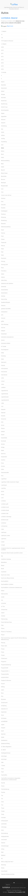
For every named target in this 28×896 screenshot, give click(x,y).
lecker (2, 491)
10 (1, 34)
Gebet (2, 274)
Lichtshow (3, 523)
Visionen (3, 842)
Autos (7, 22)
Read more (10, 26)
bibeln (2, 166)
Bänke (2, 151)
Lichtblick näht (4, 513)
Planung (3, 642)
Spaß (2, 730)
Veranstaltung (20, 21)
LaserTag (3, 488)
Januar (2, 381)
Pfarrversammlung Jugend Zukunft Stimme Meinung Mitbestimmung (14, 638)
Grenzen (3, 318)
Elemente (3, 223)
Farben (3, 239)
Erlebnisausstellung (5, 226)
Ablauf (2, 91)
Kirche (2, 425)
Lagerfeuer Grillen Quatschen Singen (10, 482)
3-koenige (3, 72)
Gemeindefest (4, 289)
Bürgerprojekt (4, 185)
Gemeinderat (4, 292)
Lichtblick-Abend (9, 18)
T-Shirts (3, 765)
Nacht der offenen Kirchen (7, 578)
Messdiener (4, 562)
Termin (2, 786)
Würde (2, 868)
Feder (2, 248)
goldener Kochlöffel (6, 308)
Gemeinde (3, 286)
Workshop (3, 864)
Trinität (2, 811)
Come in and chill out (6, 195)
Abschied (3, 97)
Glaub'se (3, 305)
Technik (3, 782)
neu (2, 600)
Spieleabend (17, 22)
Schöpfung (3, 705)
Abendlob (3, 85)
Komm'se (3, 453)
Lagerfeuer (3, 478)
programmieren (5, 677)
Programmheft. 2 (5, 671)
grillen (2, 321)
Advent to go (4, 107)
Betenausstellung (5, 160)
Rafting (3, 686)
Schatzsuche (4, 702)
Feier (2, 252)
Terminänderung (5, 789)
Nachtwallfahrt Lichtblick (7, 584)
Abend (2, 81)
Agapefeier (3, 116)
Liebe (2, 529)
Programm (3, 661)
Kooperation (4, 456)
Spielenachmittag (5, 743)
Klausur (3, 428)
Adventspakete (5, 110)
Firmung (3, 261)
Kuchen (3, 466)
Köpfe (2, 450)
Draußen (3, 207)
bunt (2, 189)
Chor (2, 192)
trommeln (3, 817)
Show (2, 715)
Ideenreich (3, 362)
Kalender (3, 412)
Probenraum (4, 658)
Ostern (2, 612)
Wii (2, 858)
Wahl (2, 852)
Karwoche (3, 419)
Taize (2, 768)
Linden (2, 541)
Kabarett (3, 409)
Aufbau (3, 135)
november (3, 603)
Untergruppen (4, 820)
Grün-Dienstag (4, 324)
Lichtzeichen (4, 526)
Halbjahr (3, 330)
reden (2, 690)
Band (2, 154)
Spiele (3, 22)
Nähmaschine (4, 593)
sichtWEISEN (4, 721)
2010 (2, 50)
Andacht (3, 122)
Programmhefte (5, 674)
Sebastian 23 (4, 708)
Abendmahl (4, 88)
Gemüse (3, 296)
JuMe (2, 403)
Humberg (3, 356)
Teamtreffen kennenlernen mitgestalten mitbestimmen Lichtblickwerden (10, 778)
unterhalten (4, 823)
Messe (2, 565)
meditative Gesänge (6, 559)
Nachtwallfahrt (4, 581)
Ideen (2, 359)
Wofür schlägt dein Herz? (7, 861)
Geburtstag (4, 280)
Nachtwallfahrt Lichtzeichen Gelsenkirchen (11, 587)
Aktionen (3, 119)
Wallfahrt (3, 855)
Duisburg (3, 214)
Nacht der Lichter (5, 575)
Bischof (3, 170)
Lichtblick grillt (4, 504)
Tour (2, 805)
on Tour (3, 606)
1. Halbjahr (3, 31)
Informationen (4, 368)
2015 (2, 66)
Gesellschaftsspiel (5, 302)
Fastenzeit (3, 242)
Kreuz (2, 463)
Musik (2, 568)
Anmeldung (4, 125)
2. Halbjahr (3, 44)
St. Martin (3, 749)
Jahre (2, 378)
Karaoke (11, 22)
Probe (2, 652)
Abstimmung (4, 103)
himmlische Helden (5, 343)
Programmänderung (6, 664)
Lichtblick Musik (5, 510)
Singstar (3, 727)
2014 (2, 62)
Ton (2, 798)
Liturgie (3, 545)
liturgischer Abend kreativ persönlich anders (12, 552)
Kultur (2, 469)
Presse (2, 649)
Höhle (2, 352)
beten (2, 157)
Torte (2, 801)
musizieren (3, 571)
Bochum (3, 179)
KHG (2, 422)
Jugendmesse (4, 393)
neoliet (2, 597)
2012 (2, 56)
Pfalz (2, 625)
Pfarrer (2, 634)
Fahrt (2, 236)
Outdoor (3, 615)
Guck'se (3, 327)
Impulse (3, 365)
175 (2, 37)
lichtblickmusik (4, 519)
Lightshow (3, 538)
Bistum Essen (4, 173)
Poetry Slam (4, 645)
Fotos (2, 267)
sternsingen (4, 756)
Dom (2, 201)
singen (2, 724)
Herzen (3, 340)
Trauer (2, 808)
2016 (2, 69)
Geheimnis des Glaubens (7, 283)
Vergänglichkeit (5, 836)
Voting (2, 849)
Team (2, 771)
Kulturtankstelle (5, 472)
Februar (3, 245)
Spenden (3, 734)
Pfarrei (2, 628)
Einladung (3, 217)
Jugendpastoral (5, 400)
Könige (2, 447)
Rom (2, 696)
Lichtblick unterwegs (6, 516)
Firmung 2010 (4, 264)
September (4, 712)
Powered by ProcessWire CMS (16, 892)
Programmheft (4, 667)
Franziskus (3, 270)
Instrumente (4, 371)
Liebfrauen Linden (5, 535)
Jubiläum (3, 387)
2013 (2, 59)
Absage (3, 94)
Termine (3, 792)
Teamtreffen (4, 775)
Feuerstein (3, 258)
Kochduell (3, 441)
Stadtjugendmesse (5, 753)
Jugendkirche (4, 390)
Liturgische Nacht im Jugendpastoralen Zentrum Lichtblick (13, 548)
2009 (2, 47)
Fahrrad (3, 233)
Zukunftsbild (4, 871)
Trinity (2, 814)
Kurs (2, 475)
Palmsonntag (4, 619)
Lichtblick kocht (5, 507)
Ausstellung (4, 141)
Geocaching (4, 299)
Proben (3, 655)
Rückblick (3, 699)
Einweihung (4, 220)
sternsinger (4, 759)
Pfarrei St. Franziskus (6, 631)
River (2, 693)
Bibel (2, 163)
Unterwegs (3, 827)
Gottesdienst (4, 311)
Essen (2, 229)
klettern (3, 431)
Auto (2, 144)
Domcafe (3, 204)
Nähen (2, 590)
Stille (2, 762)
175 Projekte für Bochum (7, 40)
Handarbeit (4, 333)
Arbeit (2, 132)
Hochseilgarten (4, 349)
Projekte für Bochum (6, 680)
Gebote (3, 277)
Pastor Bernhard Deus (6, 622)
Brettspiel (3, 182)
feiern (2, 255)
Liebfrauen (3, 532)
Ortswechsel (4, 609)
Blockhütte (3, 176)
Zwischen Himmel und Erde (7, 874)
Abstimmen (4, 100)
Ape (2, 129)
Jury (2, 406)
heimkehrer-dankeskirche (7, 337)
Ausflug (3, 138)
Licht (2, 497)
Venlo (2, 830)
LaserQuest (4, 485)
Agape (2, 113)
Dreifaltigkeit (4, 211)
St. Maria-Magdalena (6, 746)
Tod (2, 795)
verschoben (4, 839)
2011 (2, 53)
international (4, 374)
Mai (2, 556)
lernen (2, 494)
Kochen (3, 444)
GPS (2, 315)
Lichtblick (3, 500)
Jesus (2, 384)
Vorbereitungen (5, 845)
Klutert (2, 434)
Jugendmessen (5, 396)
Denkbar (3, 198)
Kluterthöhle (4, 437)
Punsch (3, 683)
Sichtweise (3, 718)
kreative (3, 459)
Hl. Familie (3, 346)
